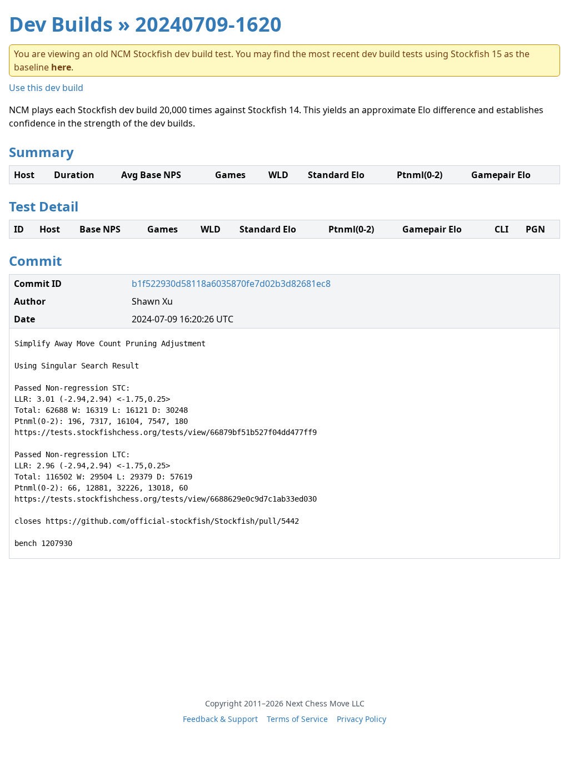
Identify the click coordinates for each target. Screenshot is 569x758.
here (61, 67)
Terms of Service (297, 719)
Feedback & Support (220, 719)
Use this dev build (46, 88)
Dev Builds (61, 24)
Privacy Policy (361, 719)
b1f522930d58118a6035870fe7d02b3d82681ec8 (231, 283)
